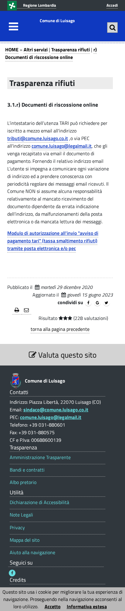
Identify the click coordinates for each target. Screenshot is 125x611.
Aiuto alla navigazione (32, 552)
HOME (12, 49)
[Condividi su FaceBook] (88, 303)
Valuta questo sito (66, 355)
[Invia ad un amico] (26, 310)
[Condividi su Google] (97, 303)
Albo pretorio (23, 482)
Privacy (17, 527)
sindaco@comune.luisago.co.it (55, 409)
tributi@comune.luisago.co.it (37, 138)
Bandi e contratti (27, 470)
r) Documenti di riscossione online (51, 53)
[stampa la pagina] (17, 310)
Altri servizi (36, 49)
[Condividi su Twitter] (106, 303)
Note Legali (21, 515)
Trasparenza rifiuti (70, 49)
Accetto (53, 606)
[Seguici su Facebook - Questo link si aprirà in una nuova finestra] (12, 573)
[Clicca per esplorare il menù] (11, 26)
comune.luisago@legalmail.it (62, 145)
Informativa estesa (87, 606)
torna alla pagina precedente (60, 329)
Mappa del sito (24, 540)
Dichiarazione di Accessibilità (39, 502)
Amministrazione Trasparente (40, 457)
